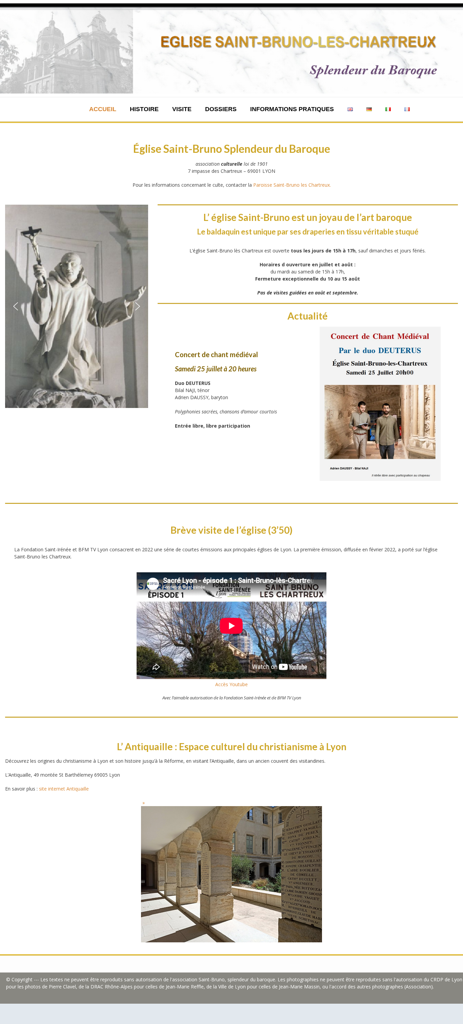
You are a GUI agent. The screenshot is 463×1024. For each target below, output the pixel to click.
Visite (182, 109)
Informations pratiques (292, 109)
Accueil (102, 109)
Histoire (144, 109)
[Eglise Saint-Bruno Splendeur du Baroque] (231, 48)
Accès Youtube (231, 684)
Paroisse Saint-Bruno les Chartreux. (292, 185)
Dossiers (221, 109)
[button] (15, 306)
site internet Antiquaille (64, 788)
